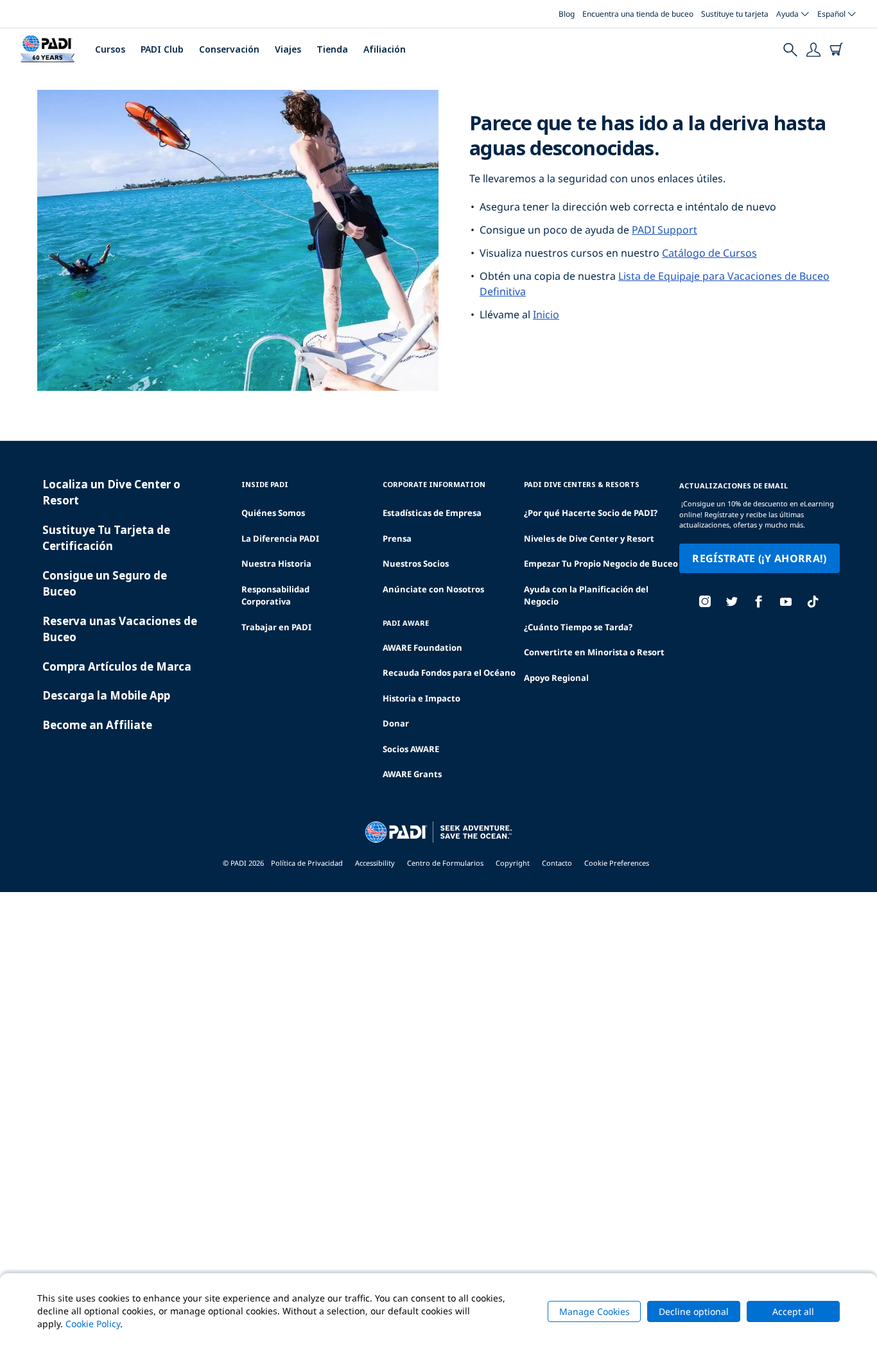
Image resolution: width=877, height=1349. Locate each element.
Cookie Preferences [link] (616, 863)
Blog (567, 13)
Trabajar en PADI (276, 627)
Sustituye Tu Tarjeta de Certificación (106, 538)
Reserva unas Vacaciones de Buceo (119, 629)
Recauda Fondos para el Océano (449, 672)
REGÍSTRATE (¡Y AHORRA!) (759, 558)
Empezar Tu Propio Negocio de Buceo (601, 563)
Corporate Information (434, 484)
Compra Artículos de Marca (116, 666)
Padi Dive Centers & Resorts (581, 484)
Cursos (110, 49)
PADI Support (664, 230)
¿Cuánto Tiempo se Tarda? (578, 627)
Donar (396, 723)
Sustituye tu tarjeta (734, 13)
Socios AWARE (411, 749)
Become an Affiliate (97, 724)
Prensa (397, 538)
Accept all (793, 1311)
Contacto (557, 863)
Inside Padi (264, 484)
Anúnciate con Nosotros (433, 589)
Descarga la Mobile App (106, 695)
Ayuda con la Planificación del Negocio (586, 595)
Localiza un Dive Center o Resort (111, 492)
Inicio (546, 314)
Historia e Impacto (421, 698)
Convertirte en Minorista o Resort (594, 652)
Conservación (229, 49)
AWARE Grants (412, 774)
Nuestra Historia (276, 563)
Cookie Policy (92, 1324)
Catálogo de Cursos (709, 253)
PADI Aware (406, 623)
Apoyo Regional (556, 677)
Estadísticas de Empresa (432, 513)
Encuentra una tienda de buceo (637, 13)
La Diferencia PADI (280, 538)
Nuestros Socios (416, 563)
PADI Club (162, 49)
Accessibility (375, 863)
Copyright (513, 863)
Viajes (288, 49)
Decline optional (694, 1311)
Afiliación (384, 49)
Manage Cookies (594, 1311)
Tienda (332, 49)
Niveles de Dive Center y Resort (589, 538)
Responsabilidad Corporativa (275, 595)
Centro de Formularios (445, 863)
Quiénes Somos (273, 513)
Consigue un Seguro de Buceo (104, 583)
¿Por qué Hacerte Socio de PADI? (590, 513)
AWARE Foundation (422, 647)
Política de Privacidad (307, 863)
